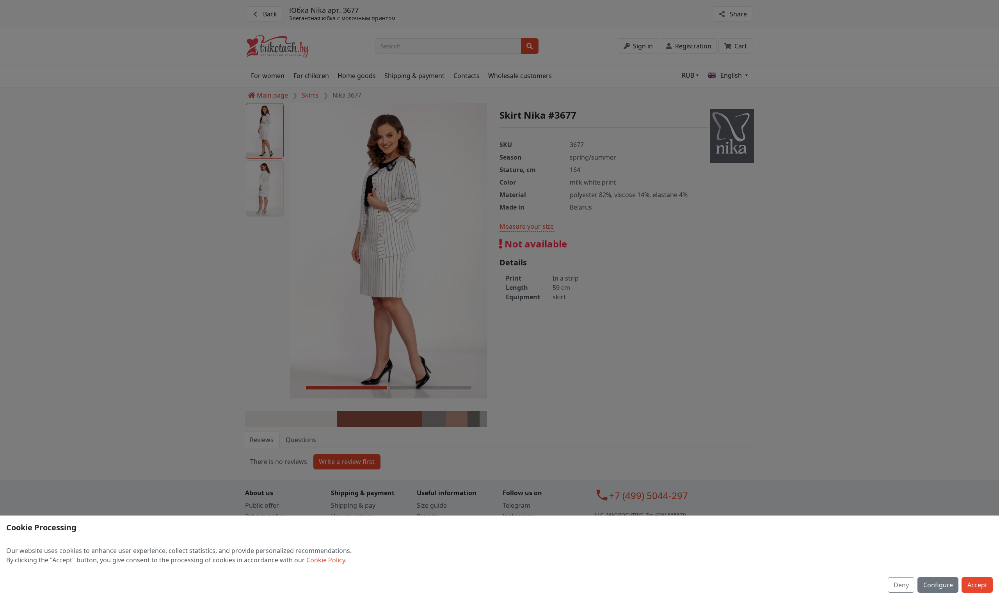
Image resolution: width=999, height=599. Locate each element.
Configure (938, 585)
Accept (977, 585)
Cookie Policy (325, 560)
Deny (901, 585)
